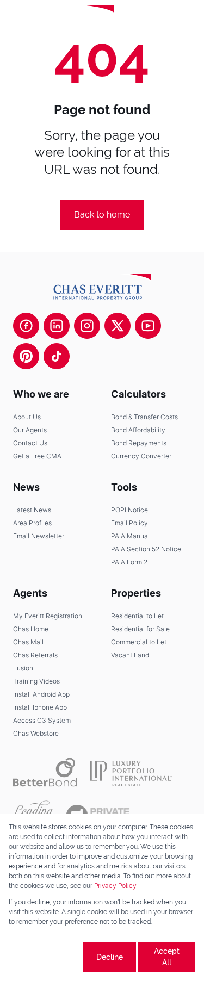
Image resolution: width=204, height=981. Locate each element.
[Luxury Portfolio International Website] (131, 772)
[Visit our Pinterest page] (26, 356)
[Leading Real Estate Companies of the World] (150, 22)
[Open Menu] (186, 21)
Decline (109, 957)
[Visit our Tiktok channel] (57, 356)
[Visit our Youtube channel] (148, 326)
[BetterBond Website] (45, 772)
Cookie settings (44, 957)
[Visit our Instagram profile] (87, 326)
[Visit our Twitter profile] (117, 326)
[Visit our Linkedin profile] (57, 326)
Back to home (102, 214)
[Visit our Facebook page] (26, 326)
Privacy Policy (115, 886)
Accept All (167, 957)
